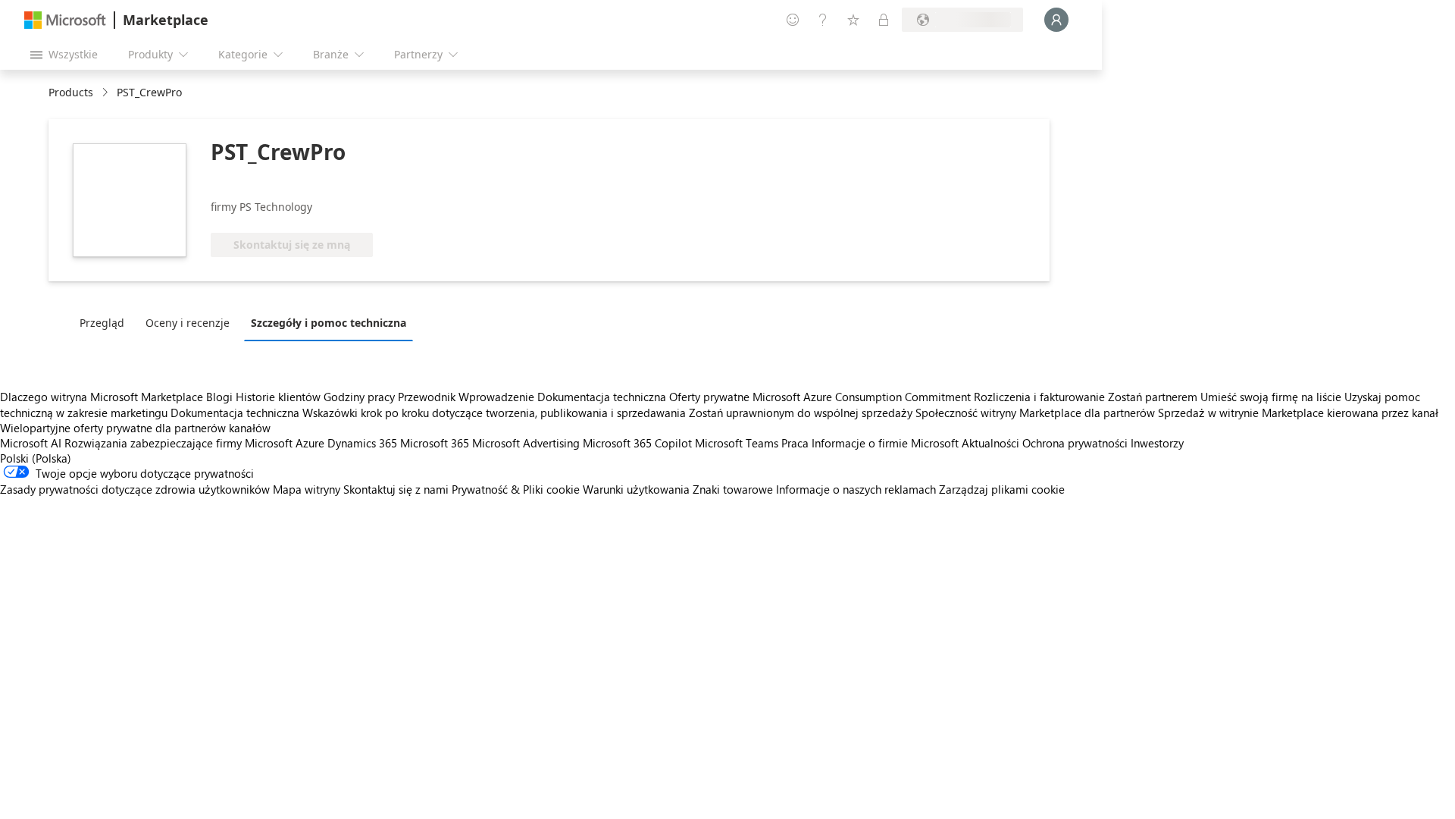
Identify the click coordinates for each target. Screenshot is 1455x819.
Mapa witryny (306, 489)
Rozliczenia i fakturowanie (1039, 396)
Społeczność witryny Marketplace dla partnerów (1035, 412)
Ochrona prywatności (1075, 442)
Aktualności (990, 442)
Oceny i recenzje (188, 322)
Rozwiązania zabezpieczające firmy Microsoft (178, 442)
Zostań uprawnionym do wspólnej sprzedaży (800, 412)
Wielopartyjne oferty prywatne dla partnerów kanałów (135, 427)
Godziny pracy (359, 396)
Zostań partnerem (1152, 396)
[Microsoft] (65, 20)
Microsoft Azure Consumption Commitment (863, 396)
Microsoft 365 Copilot (637, 442)
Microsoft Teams (736, 442)
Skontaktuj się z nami (396, 489)
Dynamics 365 (362, 442)
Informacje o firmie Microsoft (885, 442)
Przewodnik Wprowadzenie (466, 396)
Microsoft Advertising (526, 442)
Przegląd (102, 322)
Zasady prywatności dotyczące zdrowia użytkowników (135, 489)
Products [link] (70, 92)
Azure (310, 442)
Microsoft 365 (434, 442)
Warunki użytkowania (636, 489)
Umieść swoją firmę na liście (1270, 396)
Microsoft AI (30, 442)
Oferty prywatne (709, 396)
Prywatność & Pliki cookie (516, 489)
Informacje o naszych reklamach (856, 489)
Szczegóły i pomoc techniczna (328, 322)
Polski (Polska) (35, 458)
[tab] (106, 322)
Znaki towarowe (733, 489)
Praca (795, 442)
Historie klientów (278, 396)
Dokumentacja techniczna (601, 396)
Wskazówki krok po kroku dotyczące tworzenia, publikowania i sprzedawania (494, 412)
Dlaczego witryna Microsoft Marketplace (101, 396)
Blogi (219, 396)
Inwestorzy (1157, 442)
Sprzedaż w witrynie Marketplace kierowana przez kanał (1298, 412)
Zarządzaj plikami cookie (1002, 489)
